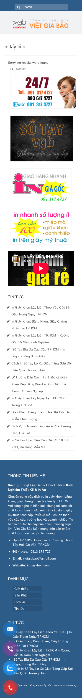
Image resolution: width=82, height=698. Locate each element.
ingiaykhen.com (38, 565)
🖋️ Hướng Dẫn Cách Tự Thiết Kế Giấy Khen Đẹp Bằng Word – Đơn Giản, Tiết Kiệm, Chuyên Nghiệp (39, 384)
